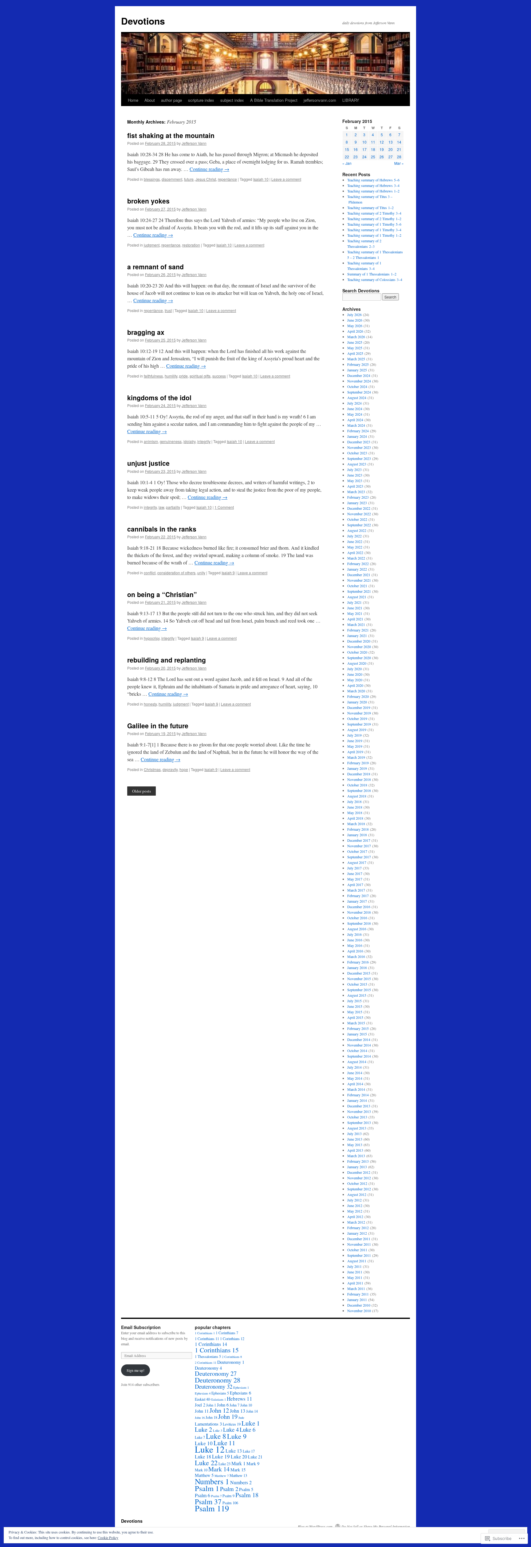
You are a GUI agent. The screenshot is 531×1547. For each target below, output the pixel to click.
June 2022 (354, 541)
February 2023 (358, 497)
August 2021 (356, 596)
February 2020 (358, 696)
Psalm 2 (229, 1489)
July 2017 (354, 867)
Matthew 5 (204, 1475)
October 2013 (357, 1116)
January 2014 (357, 1100)
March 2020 (356, 690)
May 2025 (354, 347)
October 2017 (357, 851)
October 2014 (357, 1050)
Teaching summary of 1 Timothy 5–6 (374, 224)
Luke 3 (217, 1430)
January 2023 (357, 502)
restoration (191, 244)
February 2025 (358, 364)
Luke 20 (239, 1456)
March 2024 (356, 425)
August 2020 (356, 663)
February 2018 (358, 829)
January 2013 (357, 1166)
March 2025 (356, 358)
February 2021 (358, 629)
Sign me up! (135, 1370)
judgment (151, 244)
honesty (150, 703)
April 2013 (355, 1150)
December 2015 (358, 973)
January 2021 (357, 635)
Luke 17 (249, 1451)
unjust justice (148, 463)
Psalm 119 (212, 1508)
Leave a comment (286, 179)
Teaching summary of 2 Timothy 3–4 (374, 213)
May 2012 (354, 1211)
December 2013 (358, 1105)
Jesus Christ (205, 179)
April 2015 (355, 1017)
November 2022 (359, 513)
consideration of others (176, 572)
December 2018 (358, 773)
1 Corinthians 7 (227, 1332)
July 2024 (354, 403)
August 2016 (356, 928)
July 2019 (354, 735)
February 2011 (358, 1294)
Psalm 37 (208, 1501)
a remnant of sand (155, 266)
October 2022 (357, 519)
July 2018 (354, 801)
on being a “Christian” (162, 594)
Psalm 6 (202, 1495)
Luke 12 (210, 1449)
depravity (170, 769)
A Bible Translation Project (273, 100)
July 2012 (354, 1199)
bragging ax (145, 332)
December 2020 (358, 641)
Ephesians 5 (220, 1393)
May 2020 (354, 679)
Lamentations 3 (208, 1424)
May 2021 (354, 613)
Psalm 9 (228, 1495)
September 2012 (359, 1188)
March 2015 (356, 1022)
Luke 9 (236, 1436)
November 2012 (359, 1177)
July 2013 (354, 1133)
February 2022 (358, 563)
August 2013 (356, 1128)
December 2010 (358, 1305)
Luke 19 (221, 1456)
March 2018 (356, 823)
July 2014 (354, 1067)
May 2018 (354, 812)
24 (364, 156)
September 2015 (359, 989)
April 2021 (355, 618)
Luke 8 (216, 1436)
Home (133, 100)
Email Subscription (141, 1327)
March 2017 (356, 890)
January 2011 (357, 1299)
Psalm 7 (216, 1496)
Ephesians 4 (202, 1393)
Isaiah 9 (228, 572)
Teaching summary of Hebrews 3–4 (373, 185)
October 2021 (357, 585)
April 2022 (355, 552)
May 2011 (354, 1277)
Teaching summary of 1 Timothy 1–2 (374, 235)
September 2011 (359, 1255)
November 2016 (359, 912)
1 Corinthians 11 (207, 1338)
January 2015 (357, 1033)
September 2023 (359, 458)
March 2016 (356, 956)
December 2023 (358, 441)
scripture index (201, 100)
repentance (227, 179)
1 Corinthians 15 (217, 1349)
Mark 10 (201, 1469)
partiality (173, 507)
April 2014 (355, 1083)
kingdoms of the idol (159, 397)
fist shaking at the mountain (170, 135)
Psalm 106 (230, 1502)
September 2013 (359, 1122)
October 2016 (357, 917)
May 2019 (354, 746)
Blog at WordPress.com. (315, 1526)
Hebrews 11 (239, 1398)
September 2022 (359, 524)
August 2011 (356, 1260)
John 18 (211, 1417)
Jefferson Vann (194, 143)
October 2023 (357, 452)
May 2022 (354, 546)
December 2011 (358, 1238)
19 (382, 149)
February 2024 (358, 430)
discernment (172, 179)
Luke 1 (251, 1422)
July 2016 (354, 934)
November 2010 (359, 1310)
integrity (203, 441)
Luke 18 (203, 1456)
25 (373, 156)
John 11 (202, 1411)
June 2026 (354, 320)
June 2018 (354, 807)
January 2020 (357, 701)
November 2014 (359, 1045)
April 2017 (355, 884)
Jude (241, 1417)
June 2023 (354, 475)
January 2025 (357, 369)
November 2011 (359, 1244)
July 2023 (354, 469)
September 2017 (359, 856)
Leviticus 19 (232, 1424)
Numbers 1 (212, 1481)
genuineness (171, 441)
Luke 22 (206, 1462)
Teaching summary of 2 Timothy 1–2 (374, 218)
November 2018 (359, 779)
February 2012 (358, 1227)
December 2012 (358, 1172)
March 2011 (356, 1288)
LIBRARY (350, 100)
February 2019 (358, 762)
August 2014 (356, 1061)
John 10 (246, 1405)
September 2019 (359, 724)
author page (171, 100)
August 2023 (356, 463)
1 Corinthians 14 (211, 1344)
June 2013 (354, 1139)
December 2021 (358, 574)
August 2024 (356, 397)
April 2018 (355, 818)
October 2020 (357, 652)
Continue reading (209, 169)
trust (168, 310)
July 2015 (354, 1000)
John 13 (237, 1410)
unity (201, 572)
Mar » (399, 163)
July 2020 (354, 668)
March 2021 (356, 624)
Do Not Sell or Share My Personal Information (375, 1526)
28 (399, 156)
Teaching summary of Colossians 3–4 (374, 279)
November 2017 (359, 845)
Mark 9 (252, 1463)
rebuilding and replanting (166, 659)
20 (390, 149)
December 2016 (358, 906)
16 (355, 149)
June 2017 (354, 873)
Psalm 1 (207, 1488)
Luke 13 (234, 1450)
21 (399, 149)
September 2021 (359, 591)
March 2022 (356, 558)
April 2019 (355, 751)
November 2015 (359, 978)
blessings (152, 179)
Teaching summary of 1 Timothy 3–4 (374, 229)
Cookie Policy (108, 1537)
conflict (149, 572)
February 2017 (358, 895)
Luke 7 (200, 1437)
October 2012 (357, 1183)
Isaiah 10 (261, 179)
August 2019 (356, 729)
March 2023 (356, 491)
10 (364, 141)
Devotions (143, 20)
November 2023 (359, 447)
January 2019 (357, 768)
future (189, 179)
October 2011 (357, 1249)
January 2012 (357, 1233)
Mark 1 (238, 1463)
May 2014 (354, 1078)
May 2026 (354, 325)
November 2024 (359, 380)
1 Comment (224, 507)
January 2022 (357, 569)
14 (399, 141)
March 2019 (356, 757)
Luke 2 (203, 1429)
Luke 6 (247, 1429)
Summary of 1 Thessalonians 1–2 (371, 273)
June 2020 (354, 674)
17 (364, 149)
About (149, 100)
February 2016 (358, 961)
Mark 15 (238, 1470)
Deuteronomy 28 (217, 1379)
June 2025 (354, 342)
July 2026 (354, 314)
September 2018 (359, 790)
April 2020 (355, 685)
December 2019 (358, 707)
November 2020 (359, 646)
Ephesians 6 (240, 1393)
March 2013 (356, 1155)
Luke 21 (255, 1457)
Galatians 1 (218, 1399)
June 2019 (354, 740)
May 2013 (354, 1144)
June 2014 (354, 1072)
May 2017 (354, 878)
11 (373, 141)
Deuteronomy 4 (208, 1368)
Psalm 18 (246, 1495)
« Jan (347, 163)
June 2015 (354, 1006)
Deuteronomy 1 (230, 1362)
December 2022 (358, 508)
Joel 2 (200, 1405)
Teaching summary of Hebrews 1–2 (373, 190)
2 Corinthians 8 (232, 1357)
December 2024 (358, 375)
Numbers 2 (241, 1482)
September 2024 (359, 392)
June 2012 (354, 1205)
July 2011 (354, 1266)
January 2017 (357, 901)
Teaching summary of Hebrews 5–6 (373, 179)
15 (347, 149)
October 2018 (357, 784)
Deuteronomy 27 (216, 1373)
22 (347, 156)
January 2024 (357, 436)
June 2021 (354, 607)
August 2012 (356, 1194)
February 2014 (358, 1094)
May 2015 (354, 1011)
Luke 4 (231, 1429)
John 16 (200, 1417)
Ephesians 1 (241, 1387)
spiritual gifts (200, 375)
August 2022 (356, 530)
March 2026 (356, 336)
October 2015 (357, 984)
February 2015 (358, 1028)
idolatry (189, 441)
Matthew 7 (221, 1476)
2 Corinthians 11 (205, 1362)
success (219, 375)
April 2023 (355, 486)
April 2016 (355, 950)
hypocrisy (151, 638)
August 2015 (356, 995)
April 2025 (355, 353)
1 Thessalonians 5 (208, 1356)
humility (171, 375)
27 (390, 156)
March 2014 (356, 1089)
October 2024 (357, 386)
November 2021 (359, 580)
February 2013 (358, 1161)
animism (151, 441)
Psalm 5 (246, 1489)
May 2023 (354, 480)
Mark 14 (219, 1469)
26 (382, 156)
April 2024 (355, 419)
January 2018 (357, 834)
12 (382, 141)
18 (373, 149)
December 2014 (358, 1039)
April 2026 (355, 331)
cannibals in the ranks (161, 528)
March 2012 (356, 1222)
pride (183, 375)
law (161, 507)
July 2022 (354, 535)
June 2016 (354, 939)
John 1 (211, 1405)
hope (183, 769)
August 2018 (356, 795)
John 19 (228, 1416)
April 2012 (355, 1216)
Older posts (141, 791)
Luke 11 (224, 1442)
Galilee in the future (157, 725)
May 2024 (354, 414)
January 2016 (357, 967)
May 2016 (354, 945)
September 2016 (359, 923)
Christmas (152, 769)
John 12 (219, 1410)
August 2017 (356, 862)
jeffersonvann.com (320, 100)
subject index (232, 100)
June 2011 (354, 1271)
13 (390, 141)
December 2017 (358, 840)
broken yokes (148, 200)
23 (355, 156)
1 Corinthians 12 (232, 1338)
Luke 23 (224, 1463)
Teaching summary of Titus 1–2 (370, 207)
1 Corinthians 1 (205, 1333)
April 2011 (355, 1282)
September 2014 (359, 1056)
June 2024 (354, 408)
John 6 (223, 1405)
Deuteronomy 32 (213, 1386)
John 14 (252, 1411)
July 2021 (354, 602)
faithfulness (153, 375)
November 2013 (359, 1111)
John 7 (234, 1405)
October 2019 (357, 718)
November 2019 (359, 712)
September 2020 (359, 657)
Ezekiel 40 (202, 1399)
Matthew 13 (238, 1475)
